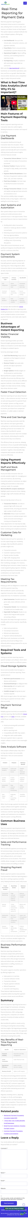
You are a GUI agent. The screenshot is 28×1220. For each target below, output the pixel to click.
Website (3, 1188)
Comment (4, 1148)
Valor (13, 717)
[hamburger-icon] (25, 3)
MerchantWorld (14, 68)
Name (3, 1172)
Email (3, 1180)
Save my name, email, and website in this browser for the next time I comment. (13, 1198)
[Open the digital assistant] (22, 1213)
